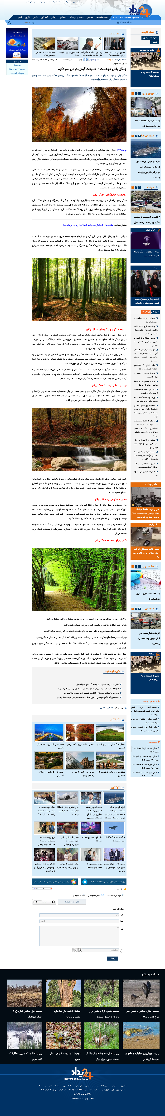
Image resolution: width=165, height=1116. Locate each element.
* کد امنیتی (121, 950)
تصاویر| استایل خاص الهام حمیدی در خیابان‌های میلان (69, 841)
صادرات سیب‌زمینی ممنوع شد (146, 473)
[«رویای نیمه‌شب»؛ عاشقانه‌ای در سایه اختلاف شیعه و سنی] (44, 828)
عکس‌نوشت (151, 484)
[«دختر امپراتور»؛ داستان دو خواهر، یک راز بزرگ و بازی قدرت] (44, 854)
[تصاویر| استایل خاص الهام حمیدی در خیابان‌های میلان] (67, 828)
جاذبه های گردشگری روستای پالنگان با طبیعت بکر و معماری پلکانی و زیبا (91, 693)
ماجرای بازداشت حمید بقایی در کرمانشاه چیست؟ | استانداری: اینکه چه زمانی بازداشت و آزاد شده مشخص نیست (146, 428)
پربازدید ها (146, 311)
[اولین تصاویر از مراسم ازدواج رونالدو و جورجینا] (67, 854)
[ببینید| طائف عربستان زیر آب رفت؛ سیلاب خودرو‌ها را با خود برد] (146, 536)
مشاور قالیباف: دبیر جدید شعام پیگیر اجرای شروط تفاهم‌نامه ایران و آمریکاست (145, 711)
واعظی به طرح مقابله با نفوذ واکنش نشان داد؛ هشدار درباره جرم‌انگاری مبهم (146, 330)
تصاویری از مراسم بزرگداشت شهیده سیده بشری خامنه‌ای (147, 301)
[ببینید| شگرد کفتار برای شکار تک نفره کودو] (24, 1035)
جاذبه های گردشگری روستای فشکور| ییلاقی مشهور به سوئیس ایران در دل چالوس (88, 697)
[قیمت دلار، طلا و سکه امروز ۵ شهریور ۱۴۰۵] (44, 43)
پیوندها (59, 2)
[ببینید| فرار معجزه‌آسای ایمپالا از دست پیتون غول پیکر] (101, 1035)
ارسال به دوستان (94, 895)
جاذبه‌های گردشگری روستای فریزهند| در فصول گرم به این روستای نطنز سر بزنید (88, 688)
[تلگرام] (103, 881)
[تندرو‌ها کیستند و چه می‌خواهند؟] (146, 61)
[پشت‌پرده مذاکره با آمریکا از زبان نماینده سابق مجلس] (91, 43)
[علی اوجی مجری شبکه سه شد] (91, 828)
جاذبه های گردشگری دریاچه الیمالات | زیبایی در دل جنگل (87, 225)
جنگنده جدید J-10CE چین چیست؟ (115, 839)
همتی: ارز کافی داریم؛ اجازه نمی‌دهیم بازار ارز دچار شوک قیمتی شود (146, 444)
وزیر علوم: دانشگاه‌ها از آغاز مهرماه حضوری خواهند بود (146, 399)
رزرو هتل (17, 65)
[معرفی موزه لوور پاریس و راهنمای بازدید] (79, 760)
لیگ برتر (150, 230)
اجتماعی (108, 59)
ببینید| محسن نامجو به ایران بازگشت (146, 375)
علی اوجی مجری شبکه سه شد (92, 839)
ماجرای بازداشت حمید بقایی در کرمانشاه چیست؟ (114, 54)
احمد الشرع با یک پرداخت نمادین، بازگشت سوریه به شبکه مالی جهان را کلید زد (146, 455)
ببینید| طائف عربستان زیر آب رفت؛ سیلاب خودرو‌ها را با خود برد (146, 553)
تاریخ (152, 654)
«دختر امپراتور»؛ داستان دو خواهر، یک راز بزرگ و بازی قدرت (44, 867)
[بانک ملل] (17, 43)
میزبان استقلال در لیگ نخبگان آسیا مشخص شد (145, 254)
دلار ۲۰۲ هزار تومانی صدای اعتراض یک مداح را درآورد (145, 729)
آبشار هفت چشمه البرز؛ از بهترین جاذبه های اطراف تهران (97, 684)
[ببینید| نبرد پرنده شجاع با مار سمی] (63, 1035)
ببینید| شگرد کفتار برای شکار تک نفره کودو (25, 1056)
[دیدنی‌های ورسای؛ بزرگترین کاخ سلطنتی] (110, 760)
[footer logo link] (80, 1075)
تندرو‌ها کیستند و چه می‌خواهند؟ (150, 74)
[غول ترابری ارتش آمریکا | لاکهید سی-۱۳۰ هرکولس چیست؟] (67, 798)
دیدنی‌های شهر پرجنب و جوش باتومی (50, 746)
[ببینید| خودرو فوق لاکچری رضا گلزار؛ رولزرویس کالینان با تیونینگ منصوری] (91, 798)
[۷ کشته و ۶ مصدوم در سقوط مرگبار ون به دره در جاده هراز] (146, 202)
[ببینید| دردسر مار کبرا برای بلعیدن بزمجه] (63, 993)
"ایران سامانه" (76, 1098)
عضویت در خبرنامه (72, 902)
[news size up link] (98, 60)
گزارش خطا (118, 889)
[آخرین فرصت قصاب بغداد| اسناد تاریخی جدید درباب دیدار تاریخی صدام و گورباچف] (146, 497)
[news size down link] (90, 60)
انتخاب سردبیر (147, 50)
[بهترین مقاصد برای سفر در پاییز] (79, 733)
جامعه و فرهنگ (120, 59)
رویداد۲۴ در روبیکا (17, 69)
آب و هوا (47, 2)
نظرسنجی (29, 2)
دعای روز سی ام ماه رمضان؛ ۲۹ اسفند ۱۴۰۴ (145, 750)
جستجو (95, 1086)
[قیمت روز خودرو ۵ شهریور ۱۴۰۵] (68, 43)
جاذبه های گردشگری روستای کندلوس (51, 773)
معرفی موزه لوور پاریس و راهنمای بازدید (83, 773)
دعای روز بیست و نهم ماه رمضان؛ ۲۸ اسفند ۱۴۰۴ (145, 758)
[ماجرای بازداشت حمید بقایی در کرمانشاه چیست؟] (114, 43)
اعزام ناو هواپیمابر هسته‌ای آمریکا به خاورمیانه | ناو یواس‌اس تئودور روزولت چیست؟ (114, 813)
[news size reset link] (94, 60)
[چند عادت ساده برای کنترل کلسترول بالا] (146, 580)
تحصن (154, 42)
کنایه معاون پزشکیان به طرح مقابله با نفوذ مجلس (145, 721)
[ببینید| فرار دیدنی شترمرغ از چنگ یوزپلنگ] (24, 993)
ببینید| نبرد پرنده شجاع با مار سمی (65, 1056)
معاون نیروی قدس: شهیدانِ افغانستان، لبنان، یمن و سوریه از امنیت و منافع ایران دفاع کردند (146, 411)
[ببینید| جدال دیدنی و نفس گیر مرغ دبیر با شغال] (141, 993)
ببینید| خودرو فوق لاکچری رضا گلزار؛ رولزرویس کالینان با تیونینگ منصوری (93, 813)
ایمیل (121, 921)
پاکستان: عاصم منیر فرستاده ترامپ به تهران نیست (146, 391)
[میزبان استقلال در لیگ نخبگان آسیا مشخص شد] (146, 240)
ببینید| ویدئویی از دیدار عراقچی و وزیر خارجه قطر (146, 383)
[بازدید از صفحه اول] (123, 895)
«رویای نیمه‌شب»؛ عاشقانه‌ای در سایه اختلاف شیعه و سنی (46, 841)
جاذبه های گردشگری (107, 708)
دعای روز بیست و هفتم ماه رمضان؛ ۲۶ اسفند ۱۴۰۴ (145, 774)
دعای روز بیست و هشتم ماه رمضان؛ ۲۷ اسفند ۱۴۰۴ (145, 766)
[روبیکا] (55, 881)
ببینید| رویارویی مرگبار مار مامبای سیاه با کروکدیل (142, 1056)
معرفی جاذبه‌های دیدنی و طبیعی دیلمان (111, 746)
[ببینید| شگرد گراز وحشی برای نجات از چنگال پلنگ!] (101, 993)
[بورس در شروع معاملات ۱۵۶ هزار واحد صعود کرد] (146, 107)
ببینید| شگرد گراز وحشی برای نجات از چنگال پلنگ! (104, 1014)
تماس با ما (74, 2)
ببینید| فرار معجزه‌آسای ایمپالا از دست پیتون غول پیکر (103, 1056)
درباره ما (66, 2)
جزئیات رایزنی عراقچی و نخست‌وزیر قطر (146, 320)
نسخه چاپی (77, 895)
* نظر (122, 928)
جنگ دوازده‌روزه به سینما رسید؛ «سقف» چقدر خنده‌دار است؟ (46, 811)
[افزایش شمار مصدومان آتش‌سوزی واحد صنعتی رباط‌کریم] (146, 620)
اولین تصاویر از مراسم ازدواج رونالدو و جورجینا (67, 865)
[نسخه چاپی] (80, 59)
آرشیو (53, 2)
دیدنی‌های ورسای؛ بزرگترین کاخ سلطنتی (111, 773)
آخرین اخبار (155, 311)
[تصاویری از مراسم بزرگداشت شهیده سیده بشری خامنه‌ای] (146, 283)
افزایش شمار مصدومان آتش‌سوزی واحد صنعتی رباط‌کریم (149, 638)
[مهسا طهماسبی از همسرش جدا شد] (91, 854)
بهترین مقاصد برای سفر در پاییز (80, 744)
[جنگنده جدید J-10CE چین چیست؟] (114, 828)
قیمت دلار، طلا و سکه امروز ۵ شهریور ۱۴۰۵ (45, 54)
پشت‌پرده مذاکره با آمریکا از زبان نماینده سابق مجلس (91, 54)
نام (122, 915)
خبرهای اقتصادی (17, 73)
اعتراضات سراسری (150, 37)
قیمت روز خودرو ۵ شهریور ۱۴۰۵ (69, 54)
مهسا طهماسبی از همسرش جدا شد (94, 865)
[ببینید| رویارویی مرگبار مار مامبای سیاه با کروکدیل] (141, 1035)
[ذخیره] (87, 59)
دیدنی (155, 268)
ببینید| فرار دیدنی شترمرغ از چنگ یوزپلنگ (27, 1014)
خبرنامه (57, 1086)
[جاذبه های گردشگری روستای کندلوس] (48, 760)
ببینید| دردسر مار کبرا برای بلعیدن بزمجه (67, 1014)
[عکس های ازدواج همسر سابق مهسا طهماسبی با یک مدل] (114, 854)
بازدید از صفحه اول (114, 895)
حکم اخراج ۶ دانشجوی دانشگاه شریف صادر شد (146, 367)
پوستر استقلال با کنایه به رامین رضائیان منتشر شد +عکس (146, 341)
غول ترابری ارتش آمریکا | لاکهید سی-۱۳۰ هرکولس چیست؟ (67, 811)
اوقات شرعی (38, 2)
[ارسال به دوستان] (84, 59)
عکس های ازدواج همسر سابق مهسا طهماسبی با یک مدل (114, 867)
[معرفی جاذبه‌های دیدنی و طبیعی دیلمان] (110, 733)
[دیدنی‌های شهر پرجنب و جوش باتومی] (48, 733)
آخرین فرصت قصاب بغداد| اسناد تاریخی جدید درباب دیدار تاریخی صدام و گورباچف (145, 513)
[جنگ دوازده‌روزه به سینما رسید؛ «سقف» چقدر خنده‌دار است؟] (44, 798)
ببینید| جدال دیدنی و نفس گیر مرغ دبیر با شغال (143, 1014)
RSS (40, 1086)
